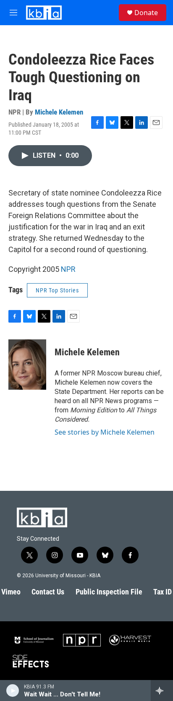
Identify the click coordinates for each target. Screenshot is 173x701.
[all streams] (162, 690)
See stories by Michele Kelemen (105, 432)
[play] (13, 690)
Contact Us (47, 591)
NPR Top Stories (57, 290)
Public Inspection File (109, 591)
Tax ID (162, 591)
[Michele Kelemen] (27, 364)
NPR (68, 269)
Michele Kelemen (59, 112)
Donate (146, 12)
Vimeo (11, 591)
